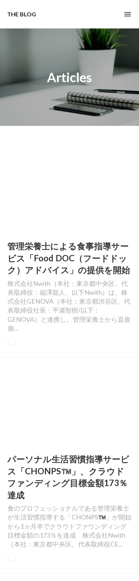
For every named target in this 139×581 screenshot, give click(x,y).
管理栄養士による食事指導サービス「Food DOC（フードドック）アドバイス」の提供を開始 (68, 258)
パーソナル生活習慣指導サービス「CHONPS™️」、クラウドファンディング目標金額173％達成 (68, 477)
